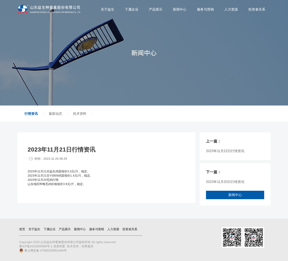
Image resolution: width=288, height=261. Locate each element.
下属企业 (131, 9)
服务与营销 (205, 9)
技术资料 (79, 113)
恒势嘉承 (87, 246)
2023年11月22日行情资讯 (225, 151)
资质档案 (59, 246)
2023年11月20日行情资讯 (225, 182)
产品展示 (155, 9)
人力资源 (231, 9)
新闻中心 (179, 9)
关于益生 (107, 9)
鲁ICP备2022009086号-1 (36, 246)
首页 (22, 229)
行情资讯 (31, 113)
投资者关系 (256, 9)
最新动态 (55, 113)
